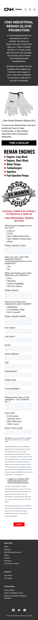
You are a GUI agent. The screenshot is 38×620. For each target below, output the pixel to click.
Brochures (7, 561)
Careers (7, 558)
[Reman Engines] (19, 193)
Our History (8, 575)
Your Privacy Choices (11, 563)
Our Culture (8, 578)
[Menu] (34, 9)
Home (6, 547)
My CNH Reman (15, 615)
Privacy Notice (9, 590)
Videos (6, 555)
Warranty (7, 549)
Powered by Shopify (26, 615)
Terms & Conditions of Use (13, 593)
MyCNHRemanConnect (12, 552)
